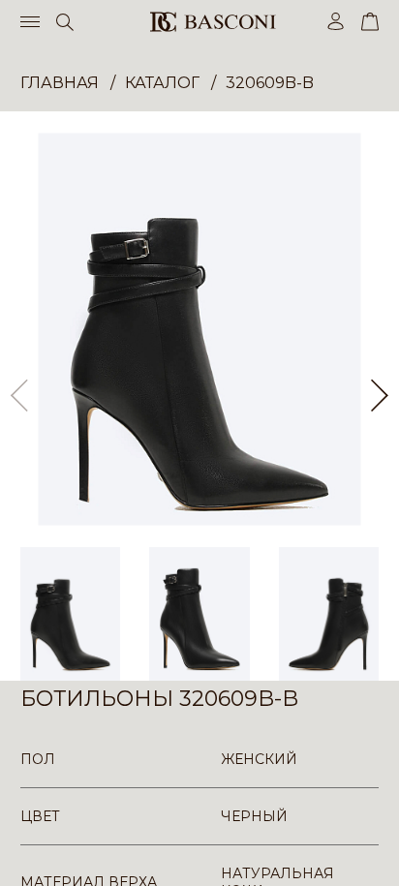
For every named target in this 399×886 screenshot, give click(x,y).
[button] (379, 396)
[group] (199, 329)
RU (375, 854)
